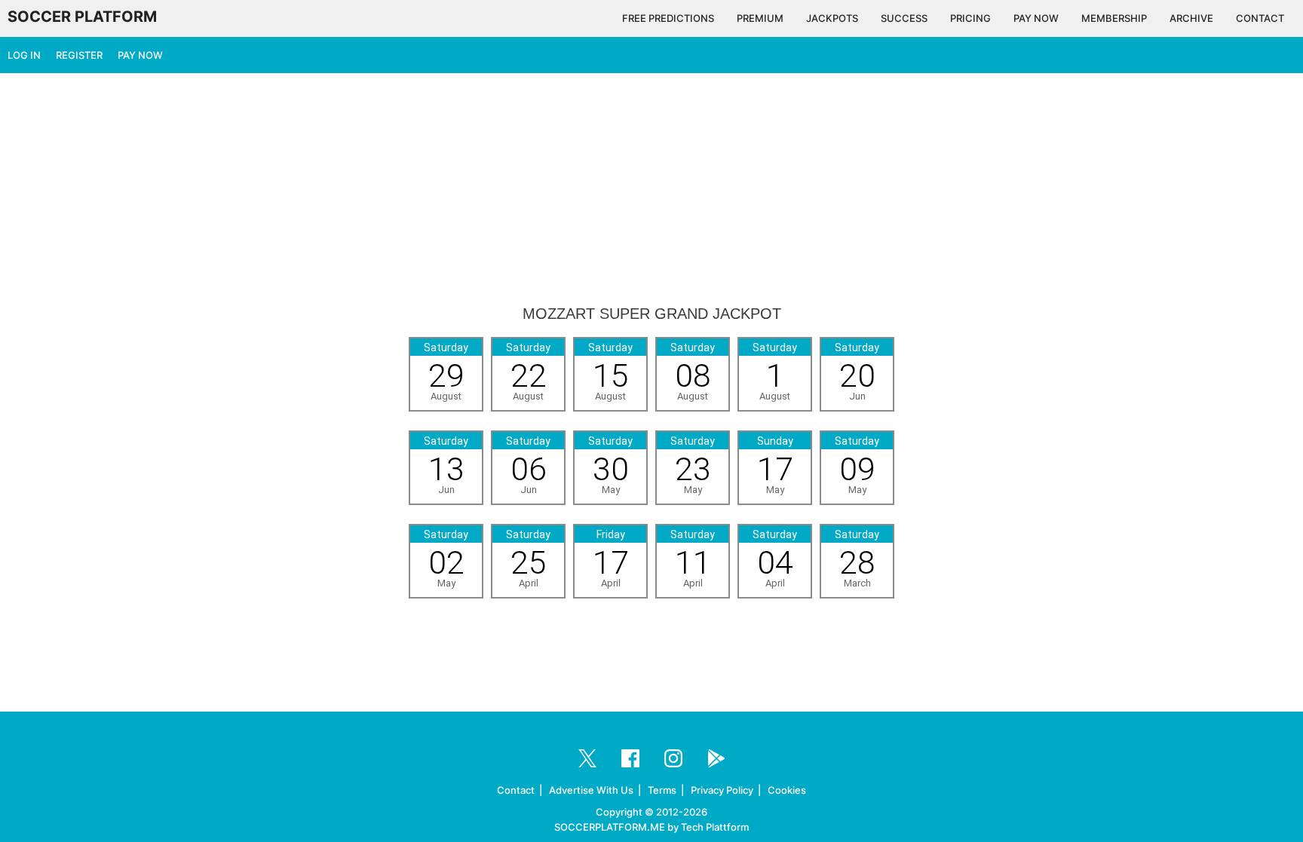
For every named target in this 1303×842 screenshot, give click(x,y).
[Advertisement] (651, 190)
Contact (516, 790)
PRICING (970, 18)
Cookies (787, 790)
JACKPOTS (832, 18)
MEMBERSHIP (1114, 18)
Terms (662, 790)
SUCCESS (904, 18)
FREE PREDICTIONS (668, 18)
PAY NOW (1036, 18)
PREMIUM (760, 18)
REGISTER (79, 55)
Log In (24, 55)
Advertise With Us (591, 790)
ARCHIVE (1191, 18)
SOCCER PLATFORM (82, 17)
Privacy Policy (722, 790)
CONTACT (1260, 18)
